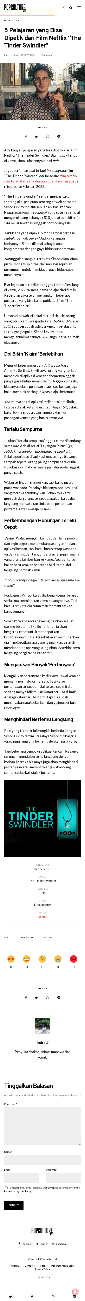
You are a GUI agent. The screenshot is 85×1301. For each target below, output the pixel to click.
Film (15, 54)
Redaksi (43, 1265)
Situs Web (51, 1169)
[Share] (26, 136)
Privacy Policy (42, 1269)
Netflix (49, 937)
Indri (6, 54)
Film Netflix (29, 937)
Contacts (30, 1265)
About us (16, 1265)
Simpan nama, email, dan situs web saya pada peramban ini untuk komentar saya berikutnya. (42, 1189)
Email (8, 1169)
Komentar (10, 1104)
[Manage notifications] (75, 1292)
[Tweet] (36, 136)
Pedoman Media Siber (62, 1265)
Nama (8, 1151)
